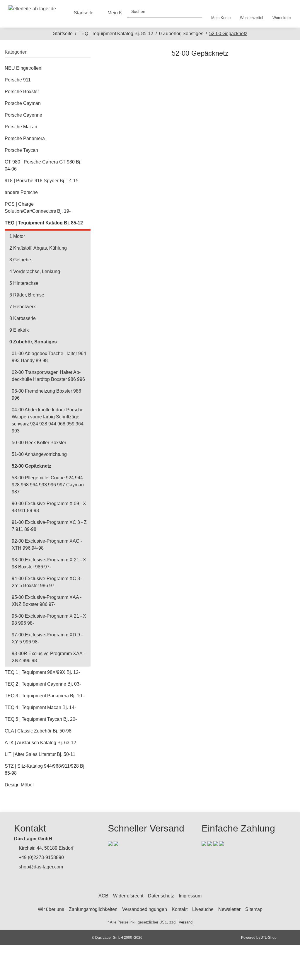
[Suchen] (195, 11)
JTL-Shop (269, 938)
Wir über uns (51, 909)
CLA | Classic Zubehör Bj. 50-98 (38, 730)
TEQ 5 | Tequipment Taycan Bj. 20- (41, 719)
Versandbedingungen (144, 909)
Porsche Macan (21, 126)
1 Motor (17, 236)
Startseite (83, 12)
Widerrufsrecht (128, 895)
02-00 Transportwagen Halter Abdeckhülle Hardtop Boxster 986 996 (48, 376)
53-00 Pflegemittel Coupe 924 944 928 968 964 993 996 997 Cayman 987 (48, 484)
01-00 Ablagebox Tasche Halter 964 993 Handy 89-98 (49, 357)
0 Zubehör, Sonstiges (33, 341)
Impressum (190, 895)
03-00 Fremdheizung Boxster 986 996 (46, 395)
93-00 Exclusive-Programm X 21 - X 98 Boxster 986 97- (49, 563)
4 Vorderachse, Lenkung (34, 271)
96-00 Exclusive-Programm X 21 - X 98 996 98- (49, 620)
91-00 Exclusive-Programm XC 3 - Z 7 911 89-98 (49, 526)
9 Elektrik (19, 330)
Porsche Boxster (22, 91)
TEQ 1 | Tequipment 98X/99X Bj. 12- (42, 672)
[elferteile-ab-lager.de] (32, 7)
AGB (103, 895)
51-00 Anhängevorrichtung (39, 454)
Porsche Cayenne (23, 115)
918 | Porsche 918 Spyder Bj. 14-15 (42, 180)
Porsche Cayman (23, 103)
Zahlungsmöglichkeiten (93, 909)
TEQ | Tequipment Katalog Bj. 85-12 (44, 222)
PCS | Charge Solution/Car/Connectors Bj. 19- (38, 208)
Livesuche (203, 909)
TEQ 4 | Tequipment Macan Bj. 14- (40, 707)
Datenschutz (161, 895)
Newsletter (229, 909)
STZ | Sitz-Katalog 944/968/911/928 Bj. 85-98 (45, 770)
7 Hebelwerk (22, 306)
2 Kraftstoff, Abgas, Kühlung (38, 248)
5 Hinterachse (23, 283)
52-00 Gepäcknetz (31, 466)
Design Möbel (19, 784)
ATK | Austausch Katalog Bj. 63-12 (40, 742)
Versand (185, 922)
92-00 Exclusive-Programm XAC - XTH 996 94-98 (47, 545)
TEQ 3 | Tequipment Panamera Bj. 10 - (45, 695)
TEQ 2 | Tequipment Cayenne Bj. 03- (43, 684)
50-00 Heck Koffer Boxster (39, 442)
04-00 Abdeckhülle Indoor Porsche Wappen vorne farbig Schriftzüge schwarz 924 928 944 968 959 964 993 (47, 420)
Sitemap (253, 909)
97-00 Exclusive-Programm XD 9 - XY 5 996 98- (47, 638)
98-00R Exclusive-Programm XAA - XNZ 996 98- (48, 657)
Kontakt (180, 909)
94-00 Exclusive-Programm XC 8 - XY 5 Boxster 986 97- (47, 582)
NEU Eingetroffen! (23, 68)
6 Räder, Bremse (26, 294)
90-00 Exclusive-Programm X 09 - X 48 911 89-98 (49, 507)
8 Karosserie (22, 318)
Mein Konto (119, 12)
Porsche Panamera (25, 138)
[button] (221, 14)
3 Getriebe (20, 259)
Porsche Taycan (21, 150)
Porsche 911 (18, 79)
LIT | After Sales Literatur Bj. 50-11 (40, 754)
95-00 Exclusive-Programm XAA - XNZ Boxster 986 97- (46, 601)
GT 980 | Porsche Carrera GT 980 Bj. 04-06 (43, 165)
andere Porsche (21, 192)
